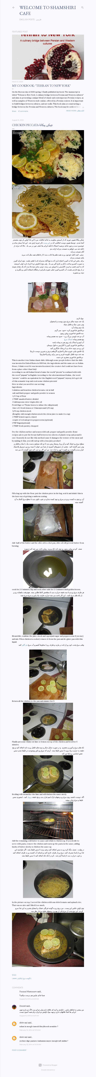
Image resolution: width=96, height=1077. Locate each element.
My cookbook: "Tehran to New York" (41, 86)
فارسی (38, 19)
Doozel (23, 1006)
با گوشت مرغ (27, 978)
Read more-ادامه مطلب (75, 111)
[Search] (82, 7)
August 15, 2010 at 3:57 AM (29, 999)
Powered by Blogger (50, 1065)
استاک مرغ (68, 339)
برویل (30, 797)
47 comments (23, 111)
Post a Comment (19, 1050)
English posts (27, 19)
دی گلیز (25, 645)
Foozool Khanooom (28, 991)
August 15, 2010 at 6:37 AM (29, 1016)
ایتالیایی (19, 978)
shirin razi (23, 1023)
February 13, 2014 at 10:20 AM (30, 1044)
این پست (46, 243)
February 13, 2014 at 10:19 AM (30, 1030)
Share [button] (14, 111)
